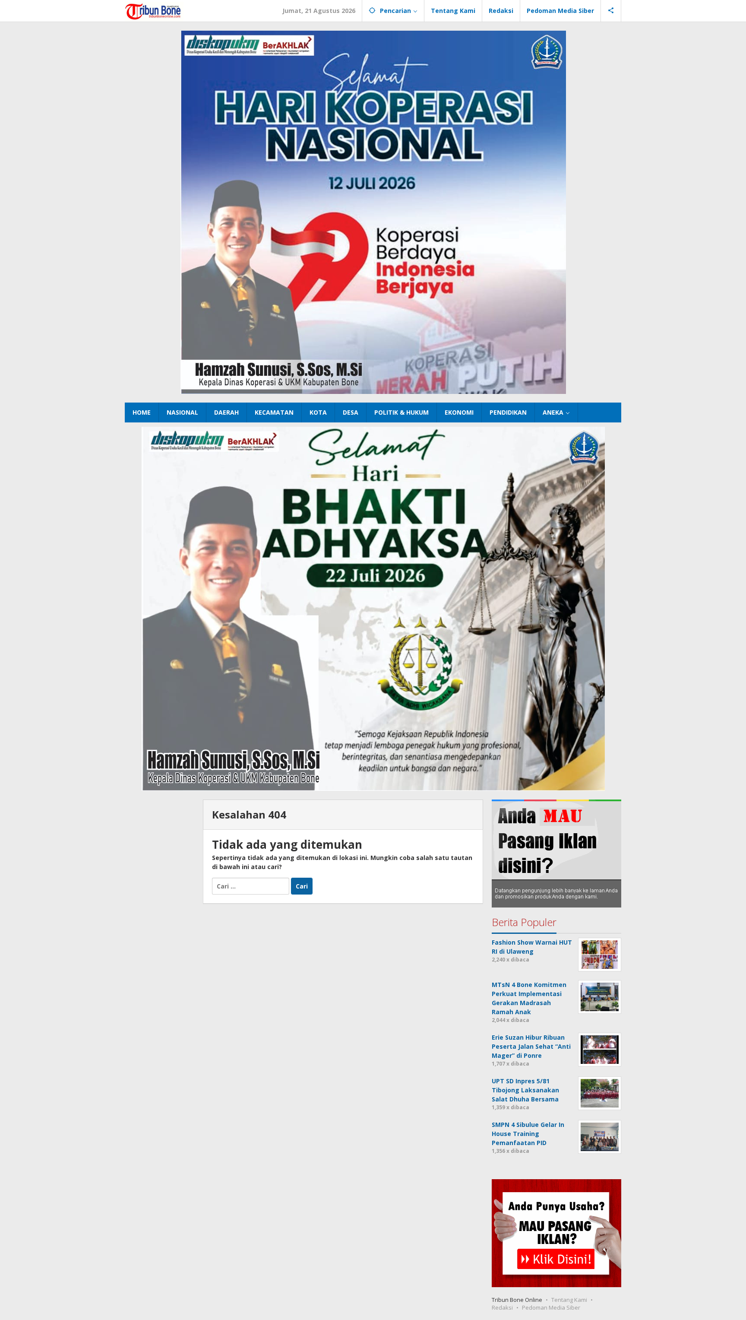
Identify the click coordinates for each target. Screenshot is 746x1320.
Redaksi (502, 1307)
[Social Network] (611, 11)
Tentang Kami (569, 1300)
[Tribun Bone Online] (154, 10)
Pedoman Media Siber (551, 1307)
